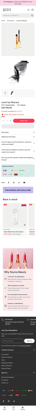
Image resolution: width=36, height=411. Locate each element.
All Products (10, 20)
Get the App (8, 319)
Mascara (23, 105)
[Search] (32, 15)
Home (3, 20)
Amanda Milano (10, 105)
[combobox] (18, 15)
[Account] (28, 10)
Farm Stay (32, 229)
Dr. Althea (7, 229)
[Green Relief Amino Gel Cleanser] (15, 215)
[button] (18, 126)
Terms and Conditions (25, 345)
